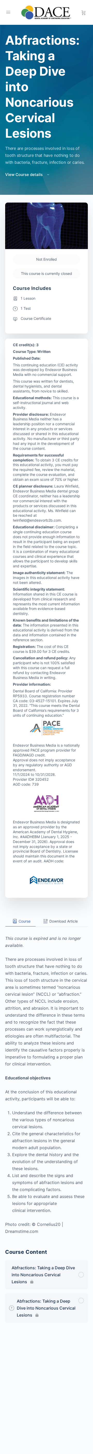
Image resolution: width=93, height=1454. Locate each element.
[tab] (20, 921)
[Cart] (84, 12)
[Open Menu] (8, 12)
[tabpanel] (46, 1081)
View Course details (24, 174)
